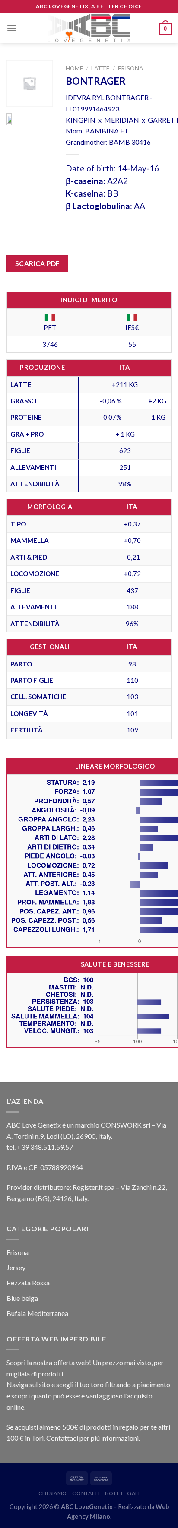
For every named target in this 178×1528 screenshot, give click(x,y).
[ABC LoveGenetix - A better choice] (89, 28)
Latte (100, 68)
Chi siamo (52, 1493)
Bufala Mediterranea (37, 1313)
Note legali (122, 1493)
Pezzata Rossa (28, 1282)
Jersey (15, 1267)
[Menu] (11, 27)
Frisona (130, 68)
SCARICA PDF (37, 263)
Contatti (85, 1493)
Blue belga (22, 1298)
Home (74, 68)
